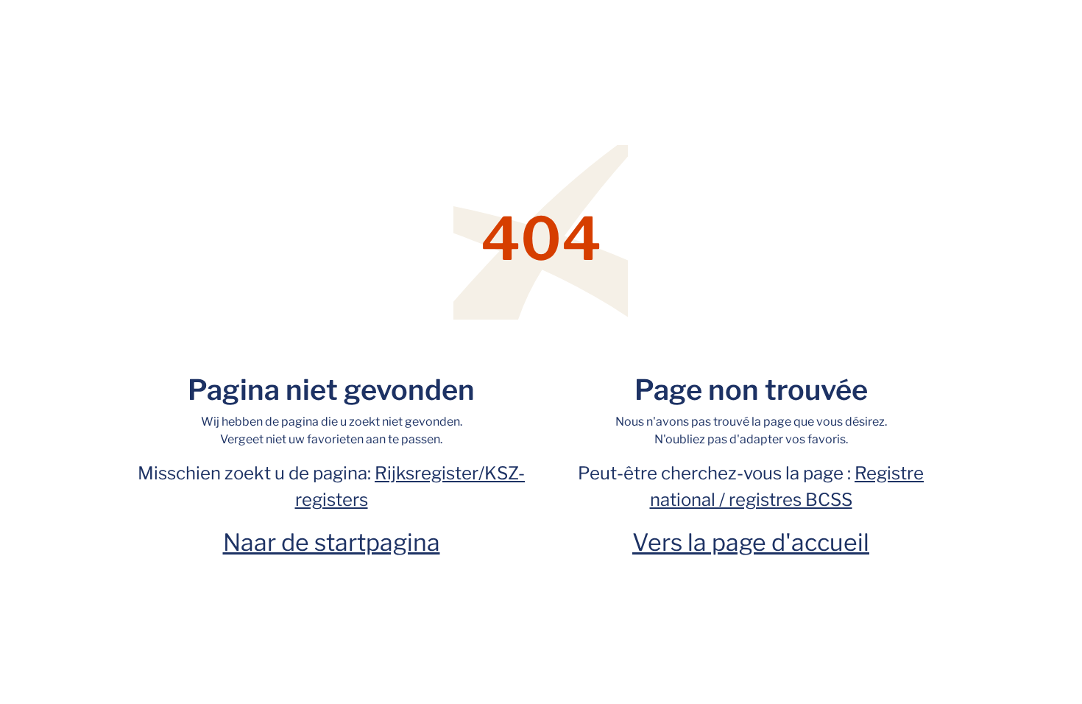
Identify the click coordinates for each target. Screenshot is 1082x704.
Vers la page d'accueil (750, 542)
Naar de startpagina (331, 542)
